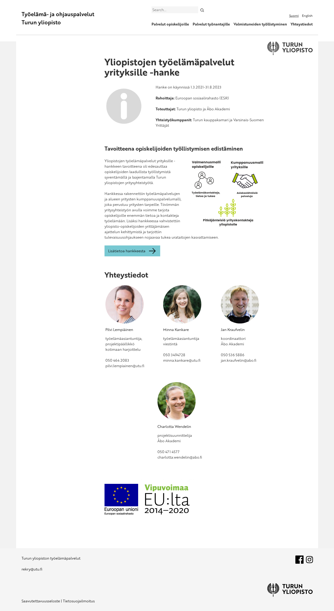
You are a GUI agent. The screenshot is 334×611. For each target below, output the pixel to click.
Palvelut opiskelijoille (170, 24)
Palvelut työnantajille (211, 24)
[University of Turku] (290, 595)
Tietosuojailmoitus (79, 601)
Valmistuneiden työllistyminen (260, 24)
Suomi (294, 15)
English (307, 15)
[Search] (202, 9)
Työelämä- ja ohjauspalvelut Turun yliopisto (58, 18)
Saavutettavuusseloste (41, 601)
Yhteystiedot (302, 24)
